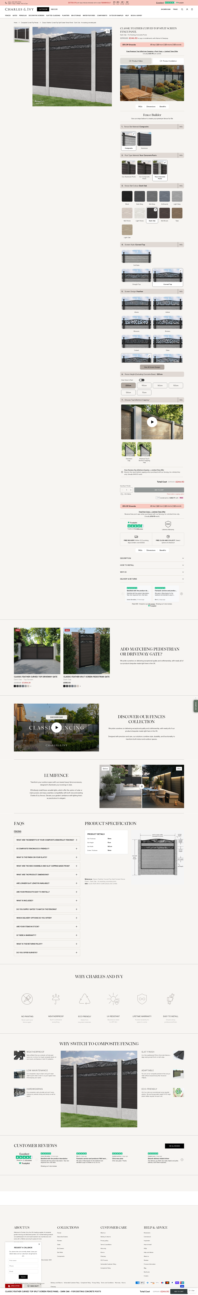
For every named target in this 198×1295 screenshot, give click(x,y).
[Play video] (152, 422)
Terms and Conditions (107, 1282)
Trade (175, 9)
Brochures (147, 1272)
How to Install (147, 1244)
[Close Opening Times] (39, 1244)
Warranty (103, 1248)
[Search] (182, 9)
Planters (59, 1240)
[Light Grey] (25, 686)
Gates (58, 1244)
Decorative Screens (62, 1236)
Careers (146, 1276)
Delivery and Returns (57, 1282)
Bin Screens (60, 1248)
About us (103, 1233)
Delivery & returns (106, 1236)
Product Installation (170, 61)
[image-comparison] (141, 786)
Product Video (137, 61)
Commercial (147, 1236)
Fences (59, 1233)
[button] (21, 1284)
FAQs (145, 1248)
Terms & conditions (106, 1244)
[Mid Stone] (28, 686)
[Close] (196, 698)
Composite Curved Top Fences (29, 22)
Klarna (102, 1252)
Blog (145, 1268)
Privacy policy (104, 1240)
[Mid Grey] (20, 686)
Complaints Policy (106, 1268)
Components (60, 1256)
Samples (196, 706)
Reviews (146, 1260)
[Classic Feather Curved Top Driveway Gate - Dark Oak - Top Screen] (37, 651)
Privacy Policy (96, 1282)
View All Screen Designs (152, 367)
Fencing (17, 831)
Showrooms (165, 9)
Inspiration (147, 1240)
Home (15, 22)
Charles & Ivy (24, 1283)
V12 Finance (104, 1260)
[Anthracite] (23, 686)
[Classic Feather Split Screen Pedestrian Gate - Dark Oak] (86, 651)
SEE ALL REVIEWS (174, 1146)
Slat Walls (60, 1252)
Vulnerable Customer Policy (108, 1264)
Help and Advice (148, 1252)
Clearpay (103, 1256)
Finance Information (150, 1264)
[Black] (15, 686)
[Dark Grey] (17, 686)
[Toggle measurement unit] (141, 380)
